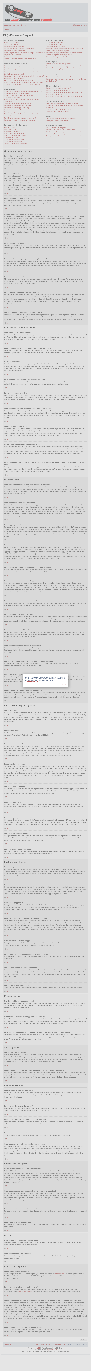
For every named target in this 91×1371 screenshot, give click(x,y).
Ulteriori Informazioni (32, 682)
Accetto (64, 684)
